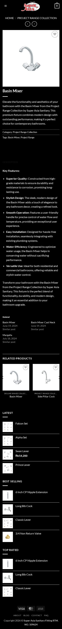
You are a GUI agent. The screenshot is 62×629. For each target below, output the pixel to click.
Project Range (27, 137)
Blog (26, 615)
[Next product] (27, 24)
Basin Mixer (14, 137)
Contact (37, 615)
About (17, 615)
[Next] (59, 384)
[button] (5, 6)
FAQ (46, 615)
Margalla (7, 335)
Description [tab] (10, 162)
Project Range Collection (37, 18)
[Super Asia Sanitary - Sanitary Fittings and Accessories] (31, 6)
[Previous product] (34, 24)
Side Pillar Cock (46, 396)
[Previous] (3, 384)
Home (9, 18)
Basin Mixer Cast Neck (43, 322)
